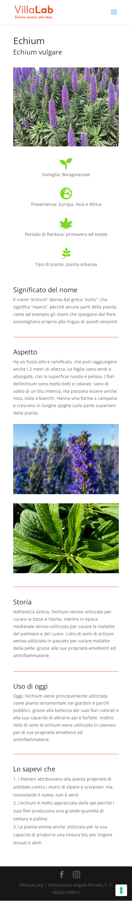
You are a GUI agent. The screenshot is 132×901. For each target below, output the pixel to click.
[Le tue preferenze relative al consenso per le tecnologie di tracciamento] (121, 890)
